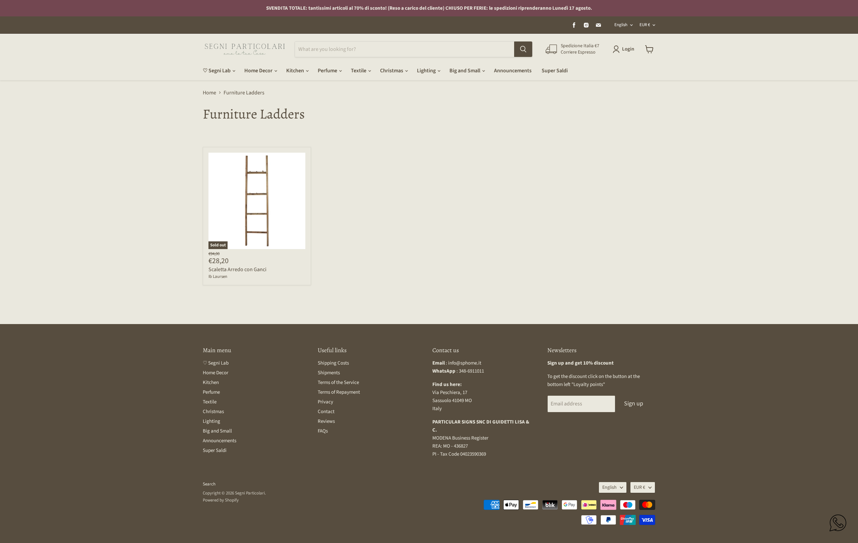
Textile (359, 70)
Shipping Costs (333, 363)
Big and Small (465, 70)
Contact (326, 411)
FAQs (323, 431)
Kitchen (295, 70)
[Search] (523, 49)
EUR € (644, 25)
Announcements (513, 70)
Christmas (392, 70)
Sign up (633, 403)
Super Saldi (555, 70)
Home (209, 93)
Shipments (329, 372)
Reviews (326, 421)
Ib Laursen (217, 277)
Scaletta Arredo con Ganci (237, 269)
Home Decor (258, 70)
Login (628, 49)
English (620, 25)
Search (209, 484)
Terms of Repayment (339, 392)
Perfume (328, 70)
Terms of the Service (338, 382)
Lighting (427, 70)
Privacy (325, 401)
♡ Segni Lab (217, 70)
